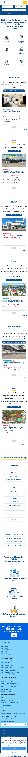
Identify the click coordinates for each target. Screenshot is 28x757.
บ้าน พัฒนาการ (14, 509)
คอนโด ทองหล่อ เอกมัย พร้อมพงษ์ (14, 480)
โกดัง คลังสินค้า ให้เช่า (6, 705)
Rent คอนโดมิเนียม (19, 91)
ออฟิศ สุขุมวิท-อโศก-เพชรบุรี (14, 538)
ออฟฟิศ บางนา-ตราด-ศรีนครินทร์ (14, 545)
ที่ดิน (2, 707)
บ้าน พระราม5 (14, 516)
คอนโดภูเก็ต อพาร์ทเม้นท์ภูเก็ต (8, 674)
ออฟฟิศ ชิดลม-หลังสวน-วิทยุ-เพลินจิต (14, 534)
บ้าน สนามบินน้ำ (14, 512)
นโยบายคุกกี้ (7, 745)
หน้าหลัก (3, 730)
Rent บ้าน (17, 151)
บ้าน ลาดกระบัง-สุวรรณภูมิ (14, 505)
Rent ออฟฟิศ (18, 215)
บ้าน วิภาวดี (14, 495)
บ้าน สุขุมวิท (14, 519)
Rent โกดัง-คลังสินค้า (20, 342)
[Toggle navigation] (25, 2)
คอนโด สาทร (14, 472)
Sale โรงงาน (10, 280)
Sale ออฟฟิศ (10, 215)
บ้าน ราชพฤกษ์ (14, 491)
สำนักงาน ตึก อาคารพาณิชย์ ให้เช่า (9, 702)
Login (14, 635)
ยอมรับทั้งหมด (14, 748)
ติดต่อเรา (3, 733)
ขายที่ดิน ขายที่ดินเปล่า (6, 691)
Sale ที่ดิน (10, 407)
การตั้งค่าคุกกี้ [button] (14, 752)
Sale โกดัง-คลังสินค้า (8, 342)
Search (9, 13)
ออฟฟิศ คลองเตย (14, 531)
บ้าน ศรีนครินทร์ (14, 502)
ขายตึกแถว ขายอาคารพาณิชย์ (8, 686)
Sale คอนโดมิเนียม (8, 91)
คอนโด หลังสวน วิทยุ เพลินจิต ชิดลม (14, 469)
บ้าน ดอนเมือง (14, 498)
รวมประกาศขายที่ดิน (5, 655)
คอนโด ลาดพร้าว (14, 476)
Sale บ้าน (10, 151)
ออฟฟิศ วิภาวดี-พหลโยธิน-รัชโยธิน (14, 542)
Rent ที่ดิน (17, 407)
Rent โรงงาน (18, 280)
